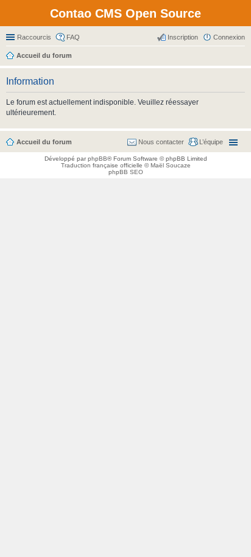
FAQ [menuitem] (73, 37)
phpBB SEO (125, 172)
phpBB (97, 158)
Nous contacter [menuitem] (161, 141)
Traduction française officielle (102, 165)
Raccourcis (34, 37)
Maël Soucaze (170, 165)
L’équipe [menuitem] (211, 141)
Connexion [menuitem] (229, 37)
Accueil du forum (44, 141)
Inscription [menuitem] (183, 37)
